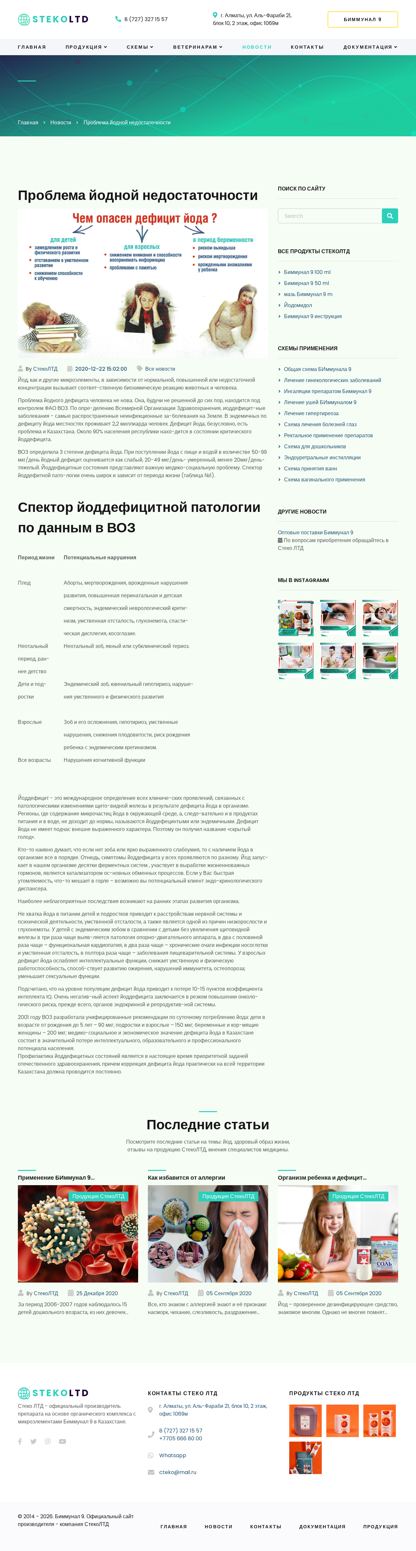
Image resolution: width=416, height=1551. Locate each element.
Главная (32, 47)
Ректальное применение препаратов (328, 435)
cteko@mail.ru (177, 1472)
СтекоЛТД (45, 369)
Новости (257, 47)
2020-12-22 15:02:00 (101, 369)
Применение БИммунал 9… (56, 1177)
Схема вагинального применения (324, 479)
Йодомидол (298, 305)
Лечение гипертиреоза (311, 413)
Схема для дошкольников (315, 446)
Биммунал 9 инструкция (313, 316)
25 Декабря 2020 (97, 1293)
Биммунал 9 (363, 19)
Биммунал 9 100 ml (307, 272)
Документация (368, 47)
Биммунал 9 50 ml (306, 283)
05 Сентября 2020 (229, 1293)
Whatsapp (172, 1455)
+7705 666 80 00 (180, 1438)
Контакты (307, 47)
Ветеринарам (195, 47)
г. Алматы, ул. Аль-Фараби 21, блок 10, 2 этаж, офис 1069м (252, 19)
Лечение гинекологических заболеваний (332, 380)
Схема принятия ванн (310, 468)
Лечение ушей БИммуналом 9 (320, 402)
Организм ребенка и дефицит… (322, 1177)
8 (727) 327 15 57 (146, 19)
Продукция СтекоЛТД (98, 1196)
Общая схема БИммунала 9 (317, 369)
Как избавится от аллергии (186, 1177)
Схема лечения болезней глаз (320, 424)
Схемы (138, 47)
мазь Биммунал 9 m (308, 294)
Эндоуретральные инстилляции (322, 457)
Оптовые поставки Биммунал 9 (315, 532)
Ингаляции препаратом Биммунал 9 (327, 391)
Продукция (84, 47)
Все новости (160, 369)
